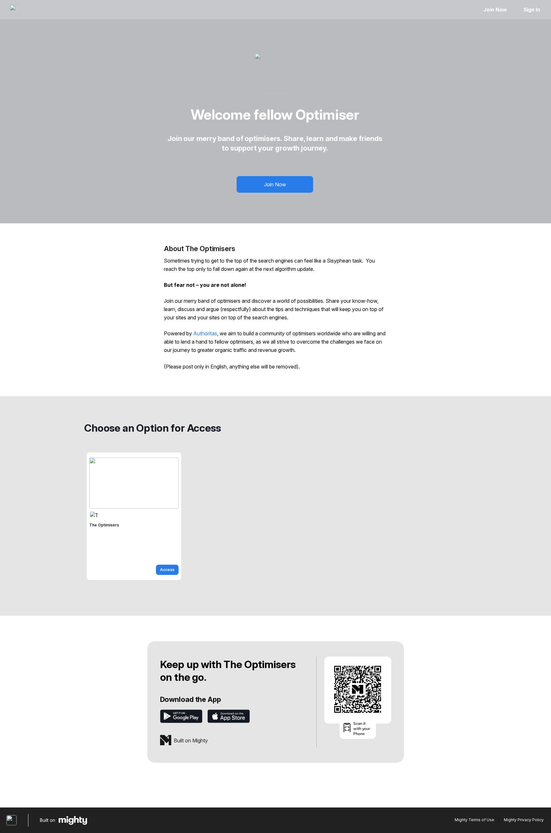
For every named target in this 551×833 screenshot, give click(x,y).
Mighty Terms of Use (474, 819)
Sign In (532, 9)
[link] (134, 516)
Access (167, 569)
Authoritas (205, 333)
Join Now (495, 9)
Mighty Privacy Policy (524, 819)
